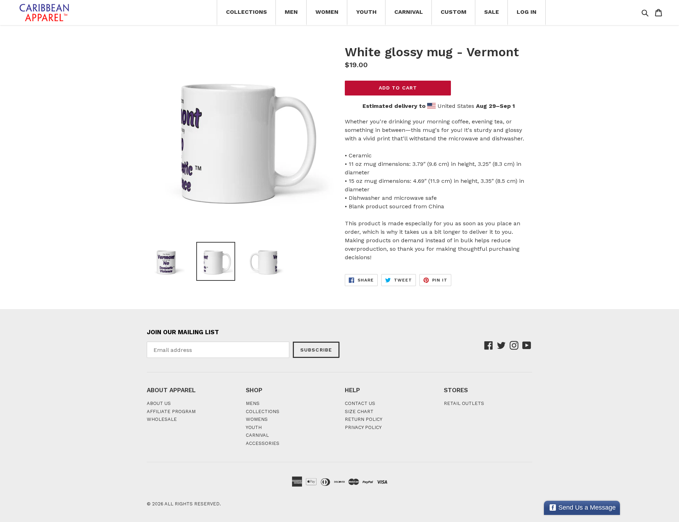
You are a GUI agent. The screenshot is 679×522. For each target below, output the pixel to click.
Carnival (408, 11)
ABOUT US (159, 403)
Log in (526, 11)
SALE (491, 11)
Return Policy (363, 419)
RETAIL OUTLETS (464, 403)
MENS (253, 403)
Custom (453, 11)
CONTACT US (360, 403)
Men (291, 11)
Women (326, 11)
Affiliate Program (171, 411)
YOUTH (254, 427)
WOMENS (257, 419)
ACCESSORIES (262, 443)
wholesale (162, 419)
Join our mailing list (183, 332)
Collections (246, 11)
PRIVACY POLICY (363, 427)
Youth (366, 11)
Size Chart (359, 411)
